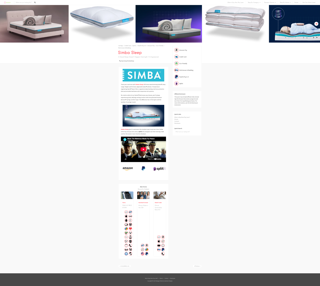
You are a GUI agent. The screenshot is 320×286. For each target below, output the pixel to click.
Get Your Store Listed (308, 2)
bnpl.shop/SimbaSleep (127, 61)
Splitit (134, 45)
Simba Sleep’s (140, 84)
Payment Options (269, 2)
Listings (120, 45)
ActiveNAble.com (125, 266)
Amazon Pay (151, 45)
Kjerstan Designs (168, 281)
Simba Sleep (124, 129)
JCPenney (196, 266)
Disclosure (177, 123)
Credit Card (127, 45)
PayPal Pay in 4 (142, 45)
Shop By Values (284, 2)
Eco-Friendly (159, 45)
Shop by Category (253, 2)
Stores (296, 2)
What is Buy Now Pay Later (236, 2)
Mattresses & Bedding (124, 48)
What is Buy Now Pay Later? (182, 117)
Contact (176, 121)
